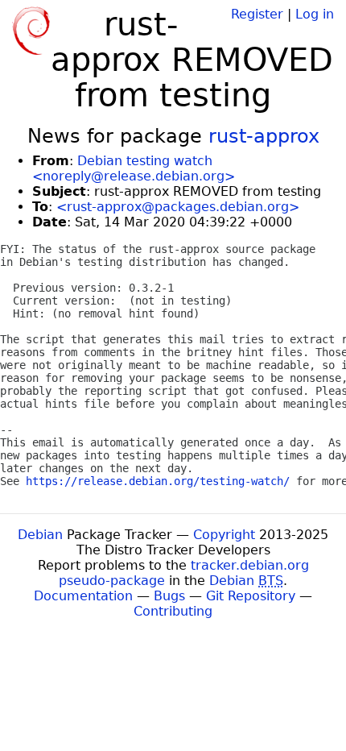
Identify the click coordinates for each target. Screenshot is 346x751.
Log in (314, 14)
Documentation (83, 596)
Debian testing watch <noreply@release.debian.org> (133, 168)
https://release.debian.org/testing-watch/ (158, 481)
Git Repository (250, 596)
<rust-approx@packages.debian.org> (177, 206)
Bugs (169, 596)
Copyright (224, 534)
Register (257, 14)
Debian (40, 534)
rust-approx (263, 136)
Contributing (173, 611)
